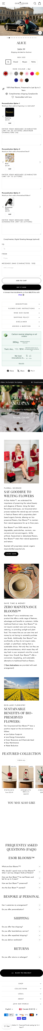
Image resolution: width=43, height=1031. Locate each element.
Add (9, 123)
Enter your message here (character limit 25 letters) (17, 221)
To (3, 244)
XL (8, 62)
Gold (21, 73)
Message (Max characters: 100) (19, 263)
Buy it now (21, 287)
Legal (21, 994)
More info (21, 363)
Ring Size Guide (21, 313)
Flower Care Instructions (21, 308)
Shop (21, 984)
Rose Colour (21, 69)
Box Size (22, 57)
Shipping (14, 52)
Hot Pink (32, 73)
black (27, 80)
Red (5, 73)
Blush (21, 80)
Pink (27, 73)
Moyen (24, 62)
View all (21, 760)
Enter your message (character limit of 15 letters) (19, 175)
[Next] (40, 116)
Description (21, 304)
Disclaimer (21, 322)
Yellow (37, 73)
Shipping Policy (21, 317)
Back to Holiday (23, 973)
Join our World (21, 1004)
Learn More (11, 554)
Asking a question (21, 326)
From (4, 254)
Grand (15, 62)
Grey (16, 73)
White (11, 73)
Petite (33, 62)
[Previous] (3, 116)
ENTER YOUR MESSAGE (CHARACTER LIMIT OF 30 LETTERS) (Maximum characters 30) (19, 130)
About (21, 999)
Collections (21, 989)
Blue (16, 80)
